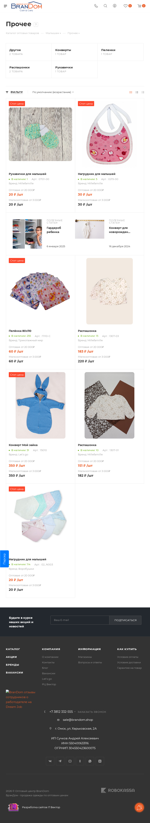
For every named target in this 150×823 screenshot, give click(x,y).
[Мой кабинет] (114, 6)
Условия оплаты (127, 656)
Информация (89, 649)
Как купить (127, 649)
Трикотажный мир (30, 340)
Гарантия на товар (129, 667)
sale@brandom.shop (78, 720)
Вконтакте (50, 761)
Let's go (23, 454)
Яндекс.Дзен (100, 761)
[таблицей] (143, 92)
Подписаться (125, 620)
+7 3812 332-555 (61, 711)
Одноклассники (80, 761)
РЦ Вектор (49, 684)
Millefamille (26, 183)
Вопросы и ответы (90, 662)
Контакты (48, 662)
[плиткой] (130, 92)
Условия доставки (129, 662)
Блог (45, 667)
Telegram (60, 761)
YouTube (70, 761)
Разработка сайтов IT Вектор (40, 807)
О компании (50, 656)
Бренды (12, 664)
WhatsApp (90, 761)
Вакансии (14, 672)
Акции (11, 656)
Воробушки (26, 568)
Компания (51, 649)
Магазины (85, 656)
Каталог (13, 649)
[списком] (136, 92)
